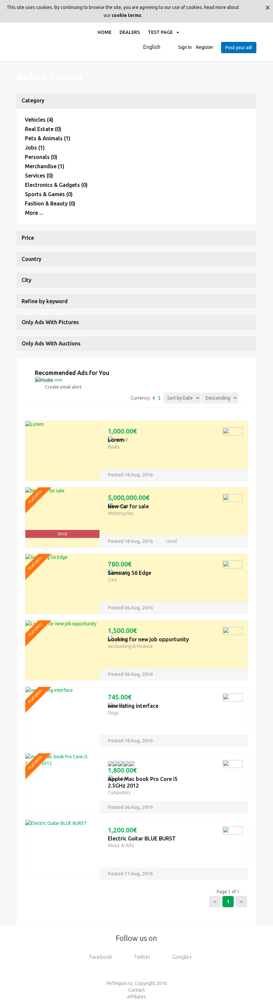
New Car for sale (128, 506)
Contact (136, 990)
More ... (34, 213)
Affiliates (136, 996)
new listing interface (133, 706)
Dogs (113, 712)
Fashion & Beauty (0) (50, 203)
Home (105, 32)
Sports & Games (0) (49, 194)
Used (171, 541)
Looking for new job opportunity (148, 639)
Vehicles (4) (39, 120)
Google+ (182, 957)
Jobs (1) (35, 148)
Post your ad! (238, 47)
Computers (119, 792)
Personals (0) (41, 157)
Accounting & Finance (130, 646)
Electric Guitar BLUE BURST (142, 838)
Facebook (100, 957)
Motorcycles (121, 513)
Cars (112, 579)
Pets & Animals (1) (47, 138)
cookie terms (126, 15)
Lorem (116, 440)
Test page (162, 32)
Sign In (185, 47)
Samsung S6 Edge (129, 573)
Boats (114, 446)
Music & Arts (121, 845)
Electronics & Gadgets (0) (56, 185)
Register (204, 47)
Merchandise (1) (44, 166)
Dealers (130, 32)
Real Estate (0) (43, 129)
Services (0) (39, 176)
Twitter (142, 957)
